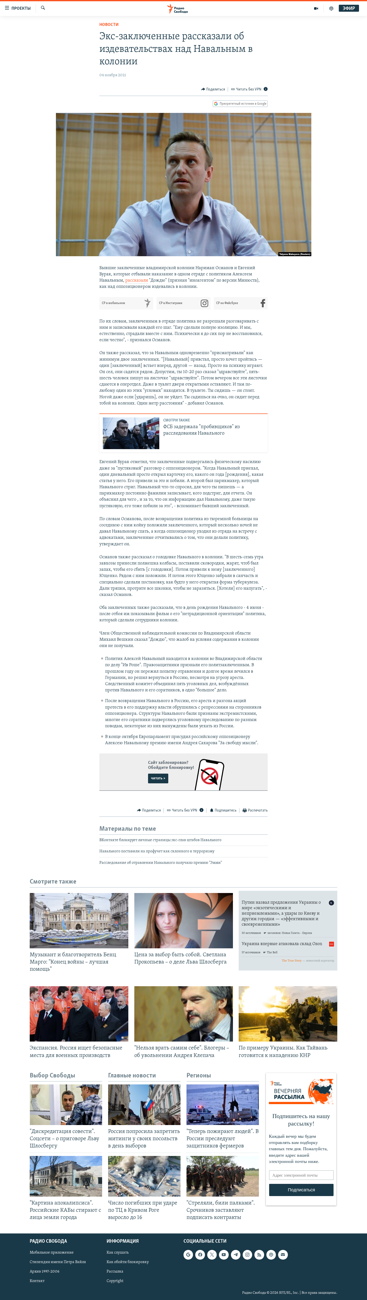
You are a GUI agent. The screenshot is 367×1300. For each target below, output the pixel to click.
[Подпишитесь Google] (188, 1254)
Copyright (115, 1281)
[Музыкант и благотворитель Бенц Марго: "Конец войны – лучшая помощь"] (79, 920)
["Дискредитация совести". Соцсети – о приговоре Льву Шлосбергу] (66, 1104)
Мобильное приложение (52, 1253)
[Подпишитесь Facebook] (200, 1254)
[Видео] (316, 8)
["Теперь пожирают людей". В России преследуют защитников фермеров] (222, 1104)
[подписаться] (283, 1254)
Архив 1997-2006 (44, 1272)
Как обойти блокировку (128, 1262)
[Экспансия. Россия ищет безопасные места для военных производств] (79, 1014)
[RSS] (259, 1254)
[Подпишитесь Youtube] (223, 1254)
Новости (109, 25)
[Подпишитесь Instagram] (247, 1254)
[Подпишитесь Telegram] (235, 1254)
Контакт (37, 1281)
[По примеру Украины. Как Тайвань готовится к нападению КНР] (288, 1014)
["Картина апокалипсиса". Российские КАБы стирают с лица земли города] (66, 1176)
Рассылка (115, 1272)
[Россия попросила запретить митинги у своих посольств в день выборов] (144, 1104)
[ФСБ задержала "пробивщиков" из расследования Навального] (131, 433)
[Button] (213, 89)
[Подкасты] (271, 1254)
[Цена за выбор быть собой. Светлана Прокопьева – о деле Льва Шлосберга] (183, 920)
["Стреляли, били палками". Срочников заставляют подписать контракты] (222, 1176)
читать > (158, 778)
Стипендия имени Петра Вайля (58, 1262)
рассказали (136, 280)
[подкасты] (331, 8)
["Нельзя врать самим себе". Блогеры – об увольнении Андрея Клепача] (183, 1014)
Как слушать (118, 1253)
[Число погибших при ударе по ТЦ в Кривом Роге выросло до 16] (144, 1176)
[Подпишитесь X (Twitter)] (212, 1254)
